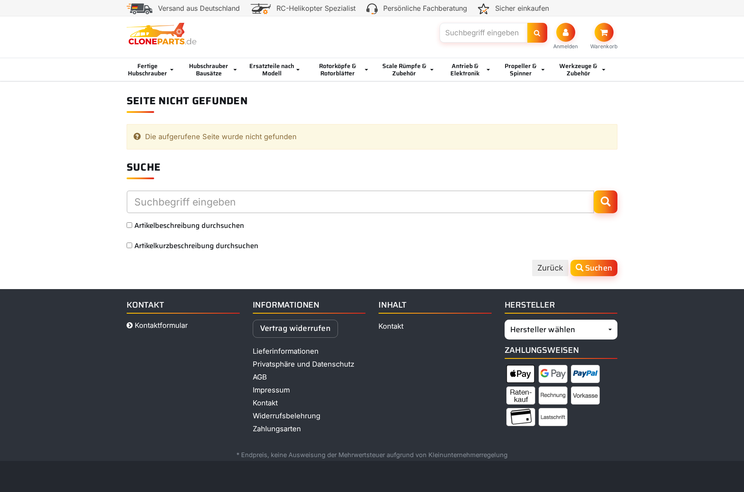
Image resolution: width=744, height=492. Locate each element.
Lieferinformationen (286, 351)
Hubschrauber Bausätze (208, 69)
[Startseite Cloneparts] (161, 33)
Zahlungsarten (277, 428)
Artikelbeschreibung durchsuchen (189, 225)
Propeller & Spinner (520, 69)
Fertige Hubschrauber (147, 69)
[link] (603, 36)
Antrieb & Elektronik (465, 69)
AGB (260, 377)
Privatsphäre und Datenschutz (303, 364)
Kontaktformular (160, 325)
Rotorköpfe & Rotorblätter (337, 69)
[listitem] (521, 375)
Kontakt (265, 403)
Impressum (271, 390)
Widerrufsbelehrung (286, 415)
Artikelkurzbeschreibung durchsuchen (196, 245)
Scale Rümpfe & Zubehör (404, 69)
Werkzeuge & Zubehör (578, 69)
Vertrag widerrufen (295, 328)
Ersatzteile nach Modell (271, 69)
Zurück (550, 267)
